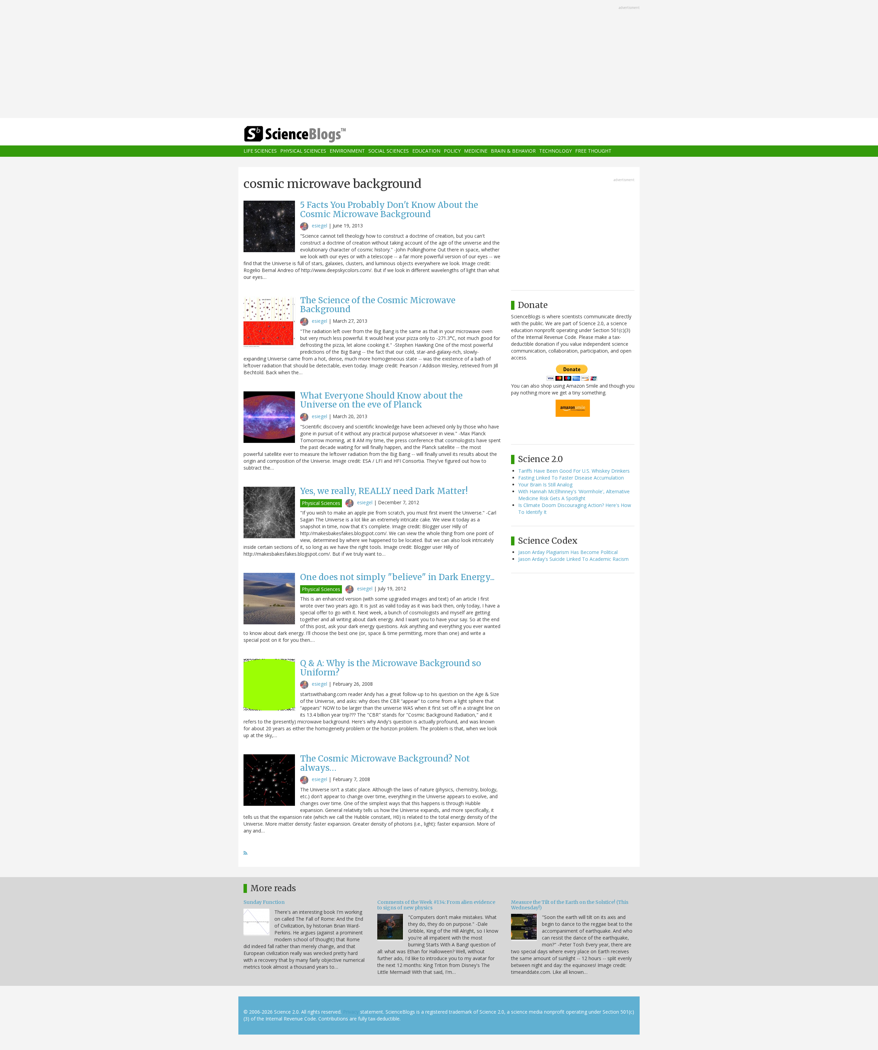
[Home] (309, 134)
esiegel (319, 225)
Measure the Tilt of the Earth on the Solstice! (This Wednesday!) (569, 904)
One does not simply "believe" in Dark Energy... (397, 577)
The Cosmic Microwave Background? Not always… (385, 763)
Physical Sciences (303, 151)
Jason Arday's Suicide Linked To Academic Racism (573, 559)
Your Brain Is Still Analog (545, 484)
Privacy (351, 1011)
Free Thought (593, 151)
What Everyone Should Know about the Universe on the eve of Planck (381, 400)
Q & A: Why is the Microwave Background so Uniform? (390, 667)
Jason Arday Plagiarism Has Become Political (568, 552)
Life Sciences (260, 151)
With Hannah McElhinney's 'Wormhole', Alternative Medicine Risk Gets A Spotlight (574, 495)
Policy (452, 151)
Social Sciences (388, 151)
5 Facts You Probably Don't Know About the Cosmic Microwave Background (389, 209)
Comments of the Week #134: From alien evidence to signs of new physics (436, 904)
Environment (347, 151)
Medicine (475, 151)
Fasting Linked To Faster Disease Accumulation (571, 477)
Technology (555, 151)
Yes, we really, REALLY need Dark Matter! (384, 491)
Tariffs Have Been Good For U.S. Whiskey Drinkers (574, 471)
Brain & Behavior (513, 151)
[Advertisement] (439, 60)
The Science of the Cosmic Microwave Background (377, 305)
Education (426, 151)
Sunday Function (264, 902)
